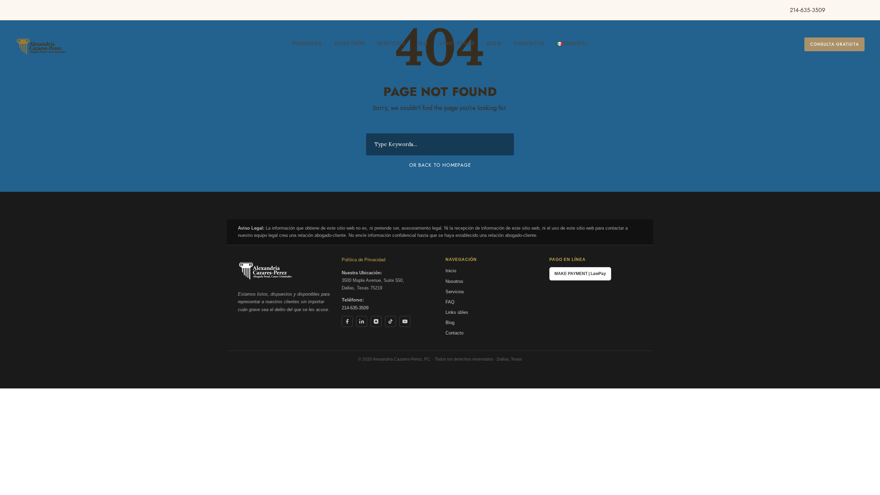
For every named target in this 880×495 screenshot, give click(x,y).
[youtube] (860, 10)
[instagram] (871, 10)
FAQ (422, 43)
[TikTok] (390, 321)
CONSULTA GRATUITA (834, 44)
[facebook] (839, 10)
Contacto (529, 43)
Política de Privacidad (363, 259)
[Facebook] (347, 321)
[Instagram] (376, 321)
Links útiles (457, 43)
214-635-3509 (807, 10)
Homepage (307, 43)
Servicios (391, 43)
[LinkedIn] (361, 321)
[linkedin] (849, 10)
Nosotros (349, 43)
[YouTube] (404, 321)
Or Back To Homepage (440, 165)
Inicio (451, 270)
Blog (494, 43)
